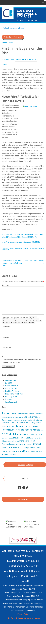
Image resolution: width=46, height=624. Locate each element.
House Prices (14, 248)
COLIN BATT (27, 13)
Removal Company (18, 447)
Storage (8, 399)
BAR (19, 413)
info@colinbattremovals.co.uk (13, 28)
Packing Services (12, 391)
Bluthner (31, 413)
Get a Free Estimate (13, 37)
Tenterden (12, 454)
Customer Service (24, 423)
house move (5, 248)
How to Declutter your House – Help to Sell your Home (12, 263)
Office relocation (7, 441)
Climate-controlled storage (23, 420)
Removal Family (34, 448)
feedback (11, 426)
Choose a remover (9, 420)
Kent (5, 434)
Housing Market (34, 248)
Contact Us (23, 499)
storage (5, 454)
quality (22, 444)
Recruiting (28, 444)
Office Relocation (12, 388)
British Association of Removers (12, 417)
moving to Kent (36, 438)
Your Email (6, 337)
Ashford (6, 413)
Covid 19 (8, 383)
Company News (11, 380)
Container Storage (36, 420)
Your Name (6, 326)
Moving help (36, 434)
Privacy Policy (23, 614)
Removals (6, 451)
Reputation (17, 451)
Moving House (7, 438)
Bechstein (24, 413)
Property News (7, 42)
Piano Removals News (14, 394)
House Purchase (23, 248)
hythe (41, 430)
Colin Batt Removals (26, 59)
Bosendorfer (39, 413)
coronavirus (5, 423)
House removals (11, 386)
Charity (37, 417)
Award (14, 413)
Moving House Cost (21, 438)
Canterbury (29, 417)
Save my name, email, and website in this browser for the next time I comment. (22, 361)
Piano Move (24, 441)
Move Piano (25, 434)
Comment (5, 285)
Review (26, 451)
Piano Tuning (15, 444)
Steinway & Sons (36, 451)
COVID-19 (14, 423)
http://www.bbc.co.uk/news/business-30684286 (21, 242)
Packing (16, 441)
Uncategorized (11, 402)
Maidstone (14, 434)
